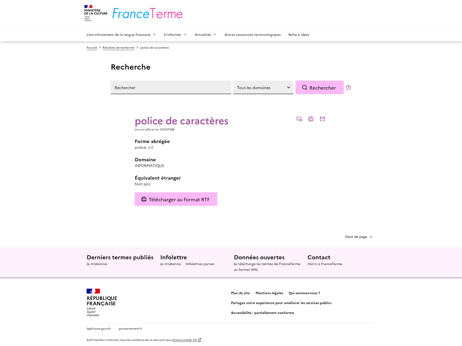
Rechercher (322, 87)
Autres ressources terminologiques (253, 34)
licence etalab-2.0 (184, 340)
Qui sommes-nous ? (304, 292)
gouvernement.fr (130, 328)
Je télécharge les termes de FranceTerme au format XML (267, 266)
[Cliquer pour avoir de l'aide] (348, 87)
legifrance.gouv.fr (99, 328)
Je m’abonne (97, 263)
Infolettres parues (200, 263)
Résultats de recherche (119, 47)
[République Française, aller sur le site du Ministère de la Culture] (95, 14)
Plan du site (240, 292)
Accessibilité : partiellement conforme (262, 312)
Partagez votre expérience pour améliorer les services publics (281, 302)
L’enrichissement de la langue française (118, 34)
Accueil (92, 47)
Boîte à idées (299, 34)
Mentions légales (269, 292)
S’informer (172, 34)
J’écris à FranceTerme (325, 263)
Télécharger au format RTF (179, 199)
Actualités (203, 34)
